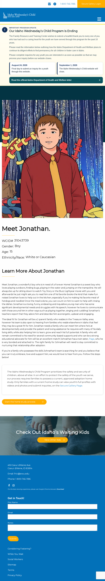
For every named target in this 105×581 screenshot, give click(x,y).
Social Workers (15, 559)
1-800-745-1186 (67, 4)
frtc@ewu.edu (21, 474)
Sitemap (12, 564)
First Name (13, 502)
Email (10, 512)
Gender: (8, 246)
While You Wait (15, 554)
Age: (5, 252)
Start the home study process (20, 402)
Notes (10, 523)
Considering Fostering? (19, 549)
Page (91, 339)
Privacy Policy (15, 575)
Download (60, 489)
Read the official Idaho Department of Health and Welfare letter (41, 80)
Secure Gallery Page (71, 385)
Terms (11, 570)
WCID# (7, 241)
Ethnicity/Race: (13, 257)
